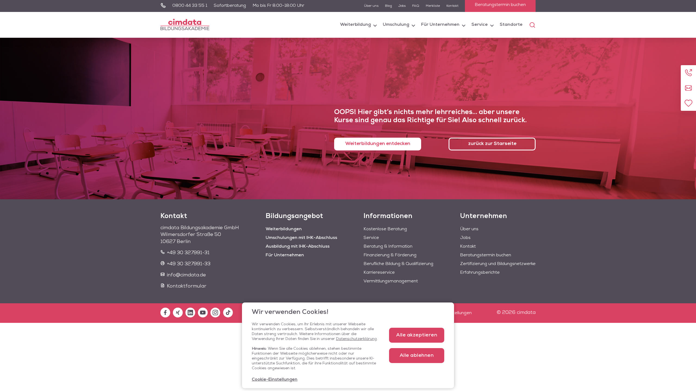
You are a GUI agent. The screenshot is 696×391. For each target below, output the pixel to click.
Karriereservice (379, 272)
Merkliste (433, 6)
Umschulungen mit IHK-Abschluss (301, 238)
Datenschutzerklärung (356, 339)
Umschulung (396, 25)
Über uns (371, 6)
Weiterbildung (355, 25)
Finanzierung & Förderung (390, 255)
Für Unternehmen (440, 25)
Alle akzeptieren (416, 335)
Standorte (511, 25)
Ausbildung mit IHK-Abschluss (298, 246)
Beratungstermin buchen (500, 5)
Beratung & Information (387, 246)
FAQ (415, 6)
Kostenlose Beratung (385, 229)
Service (479, 25)
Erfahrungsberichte (480, 272)
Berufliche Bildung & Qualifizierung (398, 264)
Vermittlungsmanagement (390, 281)
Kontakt (452, 6)
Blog (388, 6)
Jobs (402, 6)
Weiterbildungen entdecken (377, 143)
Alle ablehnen (417, 355)
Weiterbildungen (284, 229)
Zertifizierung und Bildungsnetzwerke (498, 264)
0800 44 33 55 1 (189, 6)
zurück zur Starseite (492, 143)
